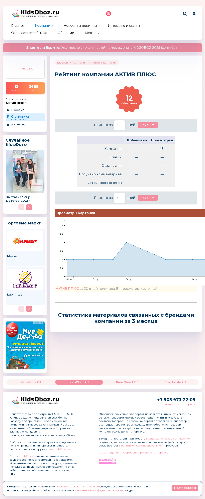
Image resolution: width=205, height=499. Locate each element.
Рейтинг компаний (104, 62)
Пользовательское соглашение (168, 438)
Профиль (18, 110)
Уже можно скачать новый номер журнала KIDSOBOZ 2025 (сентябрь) (102, 48)
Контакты (18, 125)
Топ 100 (109, 13)
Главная (17, 26)
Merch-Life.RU (175, 382)
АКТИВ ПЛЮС (67, 289)
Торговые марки (24, 223)
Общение (66, 33)
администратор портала (180, 404)
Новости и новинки (80, 26)
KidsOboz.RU (79, 382)
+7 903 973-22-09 (176, 399)
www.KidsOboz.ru (59, 449)
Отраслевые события (29, 33)
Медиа (90, 33)
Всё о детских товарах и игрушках (39, 16)
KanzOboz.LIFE (127, 382)
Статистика (20, 118)
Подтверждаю (185, 488)
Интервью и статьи (124, 26)
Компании (44, 26)
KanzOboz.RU (31, 382)
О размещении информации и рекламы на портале (133, 452)
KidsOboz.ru (29, 456)
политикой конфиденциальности (143, 445)
